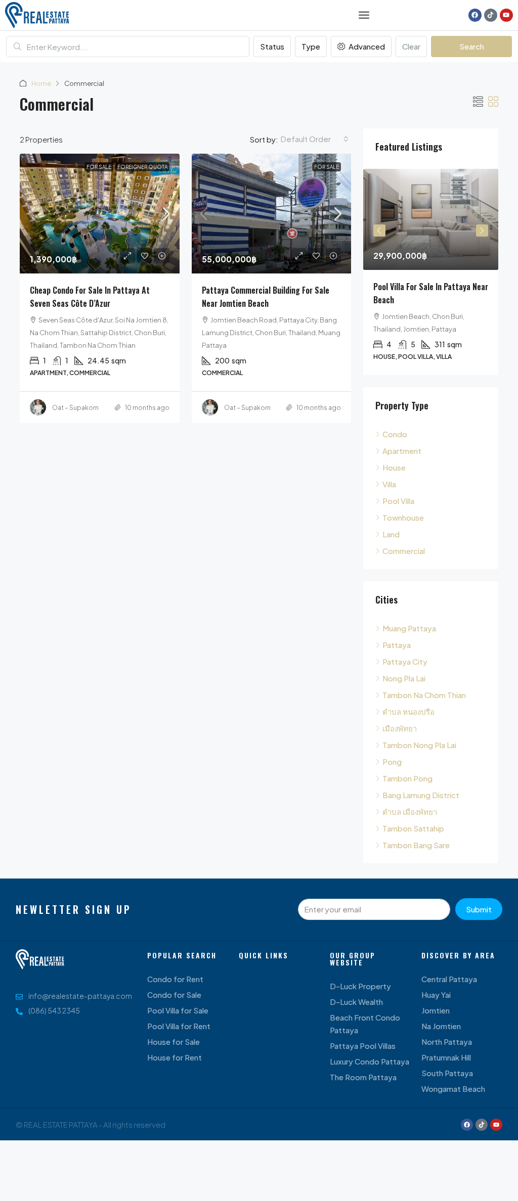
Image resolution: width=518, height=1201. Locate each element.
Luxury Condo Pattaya (369, 1061)
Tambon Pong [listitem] (407, 778)
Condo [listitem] (394, 434)
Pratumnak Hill (446, 1057)
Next (482, 230)
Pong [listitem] (392, 761)
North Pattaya (446, 1041)
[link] (100, 213)
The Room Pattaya (363, 1077)
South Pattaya (447, 1073)
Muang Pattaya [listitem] (409, 628)
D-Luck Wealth (356, 1001)
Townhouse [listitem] (403, 517)
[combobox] (314, 139)
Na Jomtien (441, 1026)
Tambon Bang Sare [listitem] (416, 845)
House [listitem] (394, 467)
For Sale (99, 167)
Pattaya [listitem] (396, 645)
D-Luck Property (360, 986)
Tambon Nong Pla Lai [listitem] (419, 745)
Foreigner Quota (142, 167)
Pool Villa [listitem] (398, 500)
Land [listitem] (391, 534)
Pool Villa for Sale (177, 1010)
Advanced (366, 46)
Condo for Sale (174, 994)
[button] (478, 101)
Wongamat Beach (453, 1088)
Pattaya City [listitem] (404, 661)
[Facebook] (475, 15)
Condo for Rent (175, 979)
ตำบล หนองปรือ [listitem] (408, 711)
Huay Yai (436, 994)
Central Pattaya (449, 979)
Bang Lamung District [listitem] (420, 795)
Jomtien (435, 1010)
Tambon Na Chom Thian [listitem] (424, 695)
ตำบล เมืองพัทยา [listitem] (409, 811)
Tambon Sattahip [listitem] (413, 828)
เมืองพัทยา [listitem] (399, 728)
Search (471, 46)
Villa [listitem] (389, 484)
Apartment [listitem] (401, 450)
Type (310, 46)
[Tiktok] (490, 15)
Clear (411, 46)
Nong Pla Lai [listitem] (403, 678)
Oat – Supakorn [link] (75, 407)
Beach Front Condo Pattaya (365, 1023)
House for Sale (173, 1041)
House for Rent (174, 1057)
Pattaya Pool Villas (363, 1045)
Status (272, 46)
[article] (430, 272)
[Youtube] (506, 15)
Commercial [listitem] (403, 551)
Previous (379, 230)
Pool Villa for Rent (178, 1026)
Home (41, 83)
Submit (479, 909)
